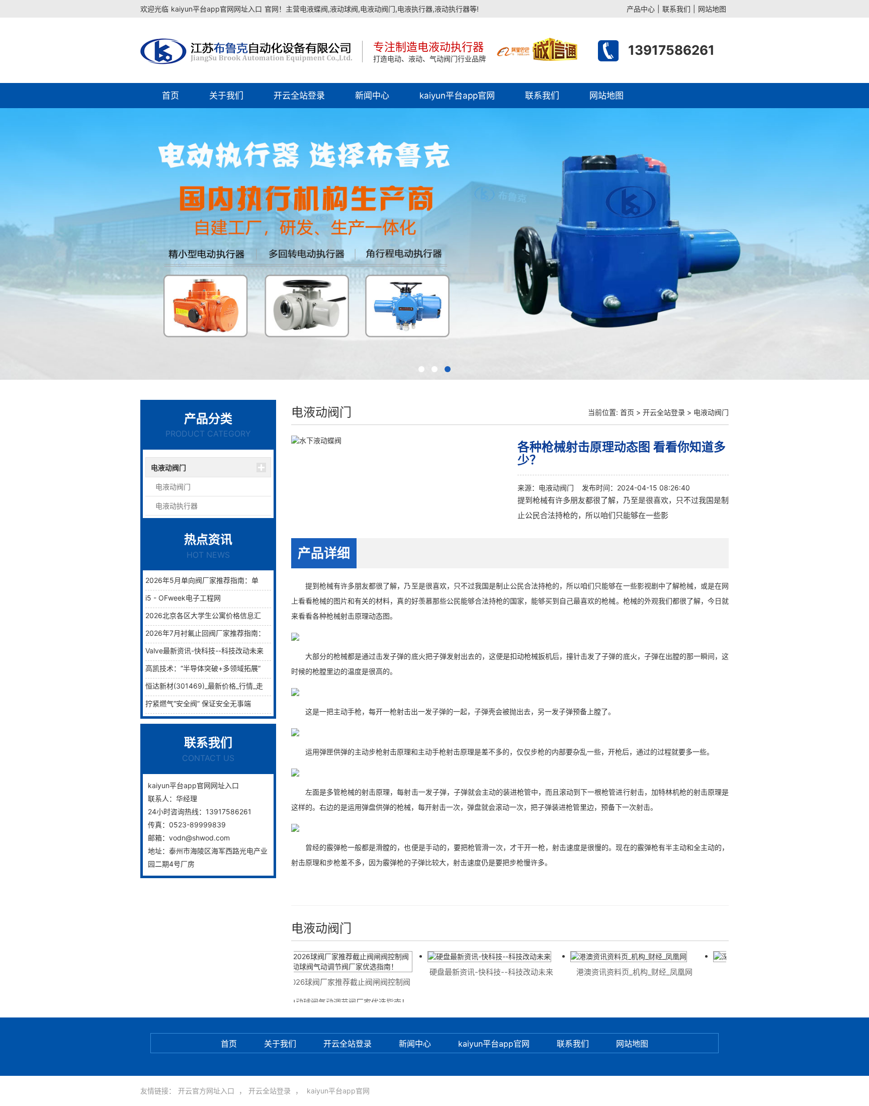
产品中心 (641, 9)
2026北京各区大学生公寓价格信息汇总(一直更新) (223, 615)
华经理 (186, 798)
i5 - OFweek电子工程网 (183, 597)
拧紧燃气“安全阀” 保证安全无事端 (198, 703)
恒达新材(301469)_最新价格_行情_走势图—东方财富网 (232, 686)
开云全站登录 (299, 96)
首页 (170, 96)
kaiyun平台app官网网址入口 (216, 9)
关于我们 (226, 96)
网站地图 (712, 9)
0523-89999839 (197, 824)
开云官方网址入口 (206, 1090)
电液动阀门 (168, 467)
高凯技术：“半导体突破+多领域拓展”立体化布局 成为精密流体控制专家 (256, 668)
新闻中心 (372, 96)
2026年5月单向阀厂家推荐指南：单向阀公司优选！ (226, 580)
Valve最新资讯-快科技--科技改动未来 (204, 650)
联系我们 (676, 9)
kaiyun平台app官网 (457, 96)
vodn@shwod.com (199, 837)
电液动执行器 (176, 505)
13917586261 (671, 50)
